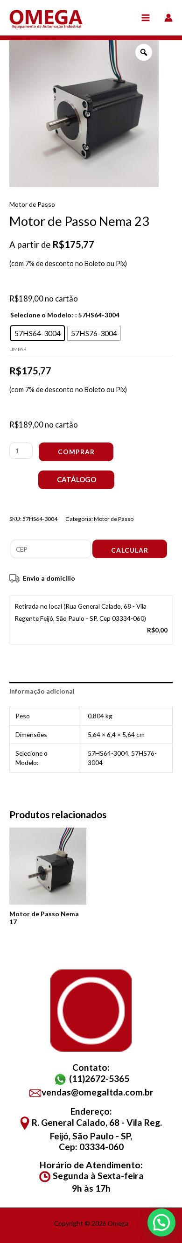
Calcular (129, 550)
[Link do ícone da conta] (168, 18)
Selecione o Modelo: (41, 315)
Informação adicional (42, 691)
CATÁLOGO (76, 479)
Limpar (18, 349)
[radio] (37, 333)
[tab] (91, 691)
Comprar (76, 452)
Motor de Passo (32, 204)
